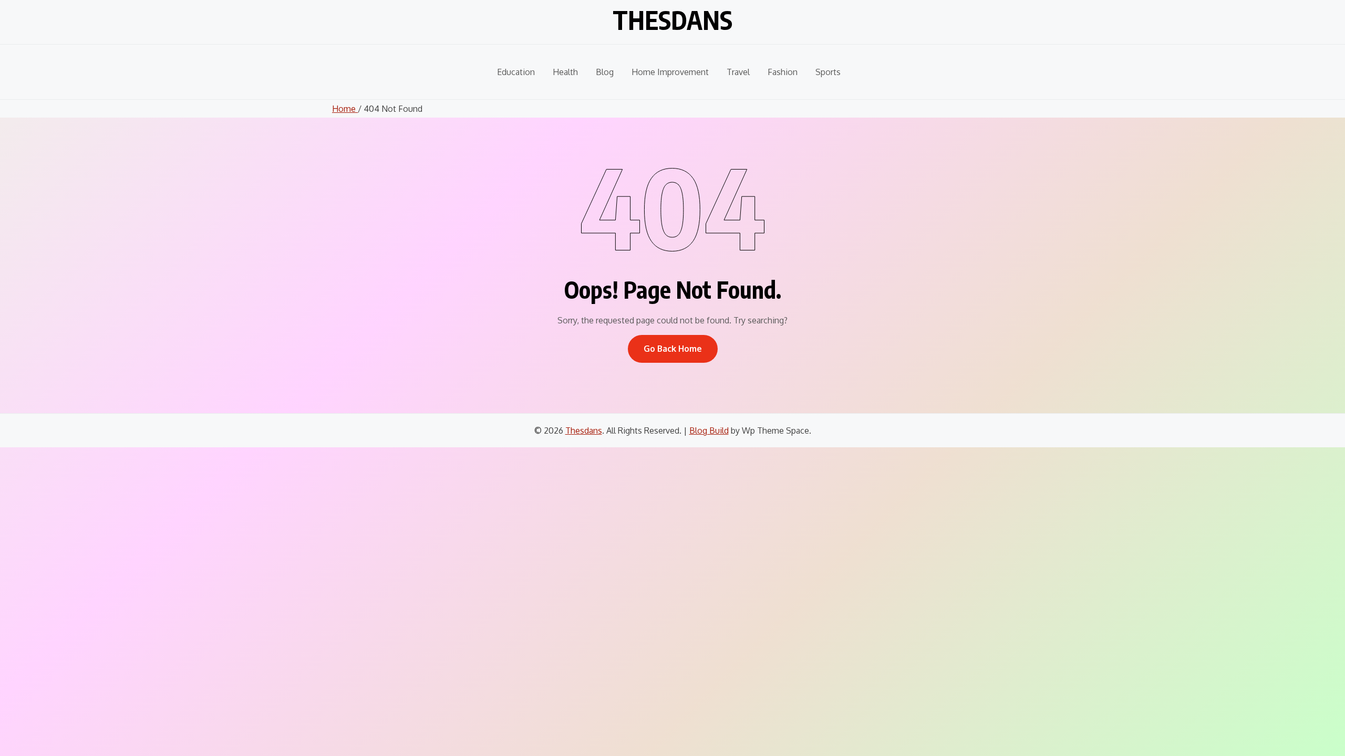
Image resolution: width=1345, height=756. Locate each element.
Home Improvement (670, 72)
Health (565, 72)
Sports (828, 72)
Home (345, 108)
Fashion (783, 72)
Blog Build (709, 430)
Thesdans (672, 20)
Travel (738, 72)
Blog (605, 72)
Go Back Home (673, 348)
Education (516, 72)
